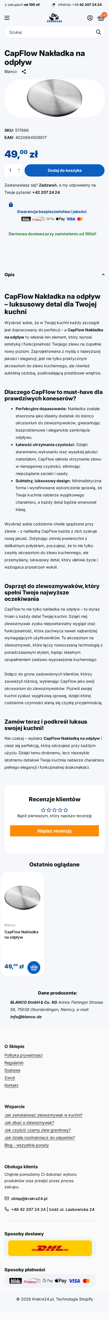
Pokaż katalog (7, 17)
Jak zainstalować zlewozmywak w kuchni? (43, 1115)
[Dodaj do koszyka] (33, 967)
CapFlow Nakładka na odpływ (21, 934)
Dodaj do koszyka (65, 170)
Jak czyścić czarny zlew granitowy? (37, 1130)
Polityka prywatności (23, 1055)
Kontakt (11, 1085)
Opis (9, 274)
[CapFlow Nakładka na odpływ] (22, 898)
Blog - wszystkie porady (26, 1145)
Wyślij (98, 32)
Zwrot (9, 1077)
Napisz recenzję (54, 831)
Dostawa (12, 1070)
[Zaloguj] (90, 18)
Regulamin (13, 1062)
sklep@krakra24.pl (29, 1198)
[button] (20, 165)
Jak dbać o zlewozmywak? (29, 1122)
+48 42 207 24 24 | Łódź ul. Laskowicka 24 (52, 1209)
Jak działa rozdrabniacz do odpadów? (39, 1137)
